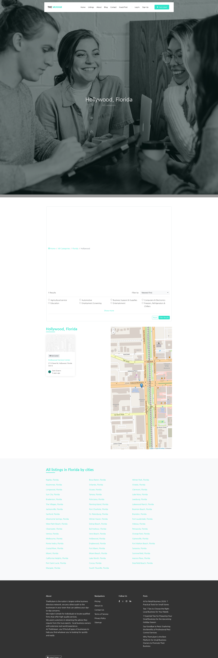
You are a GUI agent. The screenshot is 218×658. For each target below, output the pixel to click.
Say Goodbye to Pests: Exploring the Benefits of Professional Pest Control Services (156, 629)
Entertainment (119, 303)
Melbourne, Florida (54, 538)
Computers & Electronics (154, 300)
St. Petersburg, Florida (98, 514)
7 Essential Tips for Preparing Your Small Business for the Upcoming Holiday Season (157, 619)
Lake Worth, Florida (97, 558)
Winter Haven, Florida (98, 519)
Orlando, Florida (96, 485)
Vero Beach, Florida (97, 534)
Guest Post (123, 7)
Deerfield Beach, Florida (142, 563)
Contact (113, 7)
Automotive (87, 300)
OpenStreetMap (160, 448)
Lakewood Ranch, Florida (143, 504)
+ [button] (113, 329)
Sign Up (145, 7)
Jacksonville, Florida (54, 509)
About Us (99, 606)
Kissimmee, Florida (54, 485)
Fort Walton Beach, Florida (143, 543)
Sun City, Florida (53, 494)
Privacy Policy (100, 618)
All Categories (64, 248)
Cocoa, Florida (95, 563)
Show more (109, 310)
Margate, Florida (53, 568)
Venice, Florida (52, 534)
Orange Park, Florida (141, 534)
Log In (137, 7)
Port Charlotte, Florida (98, 509)
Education (55, 303)
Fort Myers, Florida (97, 548)
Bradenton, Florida (54, 499)
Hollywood (62, 363)
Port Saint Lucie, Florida (56, 563)
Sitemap (98, 622)
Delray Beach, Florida (98, 524)
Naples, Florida (52, 480)
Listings (91, 7)
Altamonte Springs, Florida (57, 519)
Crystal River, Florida (54, 548)
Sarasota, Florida (139, 548)
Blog (106, 7)
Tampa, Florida (95, 494)
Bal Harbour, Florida (97, 529)
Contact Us (99, 610)
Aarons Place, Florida (141, 558)
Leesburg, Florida (139, 499)
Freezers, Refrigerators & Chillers (154, 304)
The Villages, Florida (54, 504)
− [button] (113, 332)
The (55, 7)
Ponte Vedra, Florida (54, 543)
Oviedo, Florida (138, 485)
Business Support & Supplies (125, 300)
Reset (155, 317)
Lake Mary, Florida (140, 494)
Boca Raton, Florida (97, 480)
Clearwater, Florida (54, 529)
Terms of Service (101, 614)
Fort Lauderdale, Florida (142, 519)
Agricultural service (59, 300)
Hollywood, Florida (97, 538)
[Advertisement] (109, 224)
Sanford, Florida (53, 514)
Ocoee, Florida (95, 489)
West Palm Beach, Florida (56, 524)
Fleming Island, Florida (98, 504)
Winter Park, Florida (140, 480)
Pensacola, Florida (140, 529)
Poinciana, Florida (96, 499)
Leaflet (152, 448)
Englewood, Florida (97, 543)
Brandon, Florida (139, 514)
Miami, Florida (52, 553)
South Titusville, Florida (99, 568)
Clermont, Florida (139, 489)
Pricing (97, 601)
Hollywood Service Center (59, 360)
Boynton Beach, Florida (142, 509)
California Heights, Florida (57, 558)
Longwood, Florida (54, 489)
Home (83, 7)
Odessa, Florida (138, 524)
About (99, 7)
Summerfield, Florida (141, 553)
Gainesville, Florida (140, 538)
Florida (75, 248)
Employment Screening (92, 303)
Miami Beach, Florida (98, 553)
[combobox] (155, 293)
